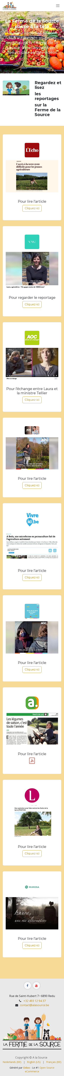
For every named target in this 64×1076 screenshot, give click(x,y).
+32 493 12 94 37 (34, 1001)
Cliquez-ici (32, 208)
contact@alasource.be (34, 1005)
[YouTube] (36, 985)
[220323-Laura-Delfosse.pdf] (32, 760)
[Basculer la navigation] (57, 5)
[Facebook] (27, 985)
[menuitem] (12, 1062)
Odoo (27, 1067)
